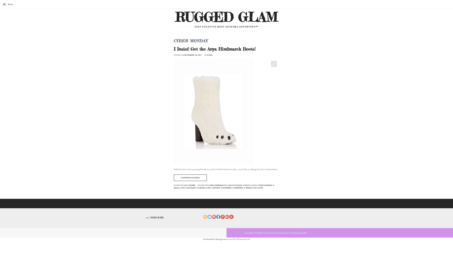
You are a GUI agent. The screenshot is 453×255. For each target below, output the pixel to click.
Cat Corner (190, 185)
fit (183, 188)
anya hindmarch (217, 185)
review (216, 188)
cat (254, 185)
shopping (227, 188)
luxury (201, 188)
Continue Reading (190, 178)
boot (247, 185)
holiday (191, 188)
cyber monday (265, 185)
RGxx (209, 55)
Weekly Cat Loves (254, 188)
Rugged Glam (226, 17)
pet (209, 188)
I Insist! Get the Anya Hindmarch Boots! (214, 49)
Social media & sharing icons (215, 239)
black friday (235, 185)
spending (238, 188)
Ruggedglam (298, 233)
